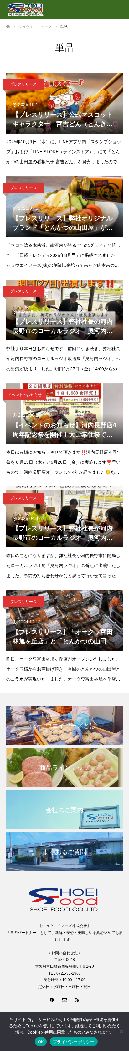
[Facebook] (52, 999)
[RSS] (77, 999)
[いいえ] (121, 1031)
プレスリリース (23, 84)
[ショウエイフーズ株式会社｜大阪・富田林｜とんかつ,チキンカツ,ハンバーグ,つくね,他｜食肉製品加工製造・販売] (58, 9)
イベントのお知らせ (25, 395)
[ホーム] (8, 27)
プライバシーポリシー (74, 1041)
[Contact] (64, 999)
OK (41, 1041)
